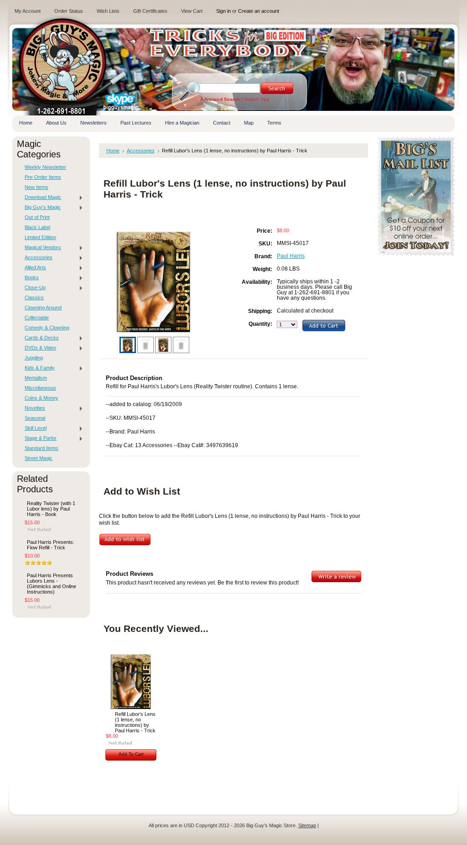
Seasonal (35, 418)
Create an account (258, 11)
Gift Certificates (150, 11)
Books (29, 278)
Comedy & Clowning (47, 327)
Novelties (32, 408)
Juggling (34, 357)
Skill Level (33, 428)
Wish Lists (108, 11)
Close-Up (33, 288)
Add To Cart (131, 753)
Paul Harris (291, 256)
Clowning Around (43, 307)
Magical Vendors (40, 248)
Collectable (37, 317)
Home (112, 150)
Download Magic (40, 197)
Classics (34, 297)
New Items (36, 187)
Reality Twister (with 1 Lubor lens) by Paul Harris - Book (51, 509)
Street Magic (38, 458)
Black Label (37, 227)
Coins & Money (41, 398)
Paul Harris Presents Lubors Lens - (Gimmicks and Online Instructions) (51, 584)
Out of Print (37, 217)
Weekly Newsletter (45, 167)
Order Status (68, 11)
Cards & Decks (39, 338)
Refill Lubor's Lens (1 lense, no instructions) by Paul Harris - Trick (135, 722)
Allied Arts (33, 268)
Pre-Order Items (43, 177)
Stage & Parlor (38, 438)
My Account (28, 11)
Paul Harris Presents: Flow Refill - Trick (50, 544)
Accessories (36, 258)
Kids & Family (37, 368)
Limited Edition (40, 237)
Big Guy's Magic (40, 207)
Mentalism (36, 378)
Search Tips (256, 99)
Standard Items (41, 448)
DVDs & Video (38, 348)
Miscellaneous (40, 388)
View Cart (191, 11)
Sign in (223, 11)
